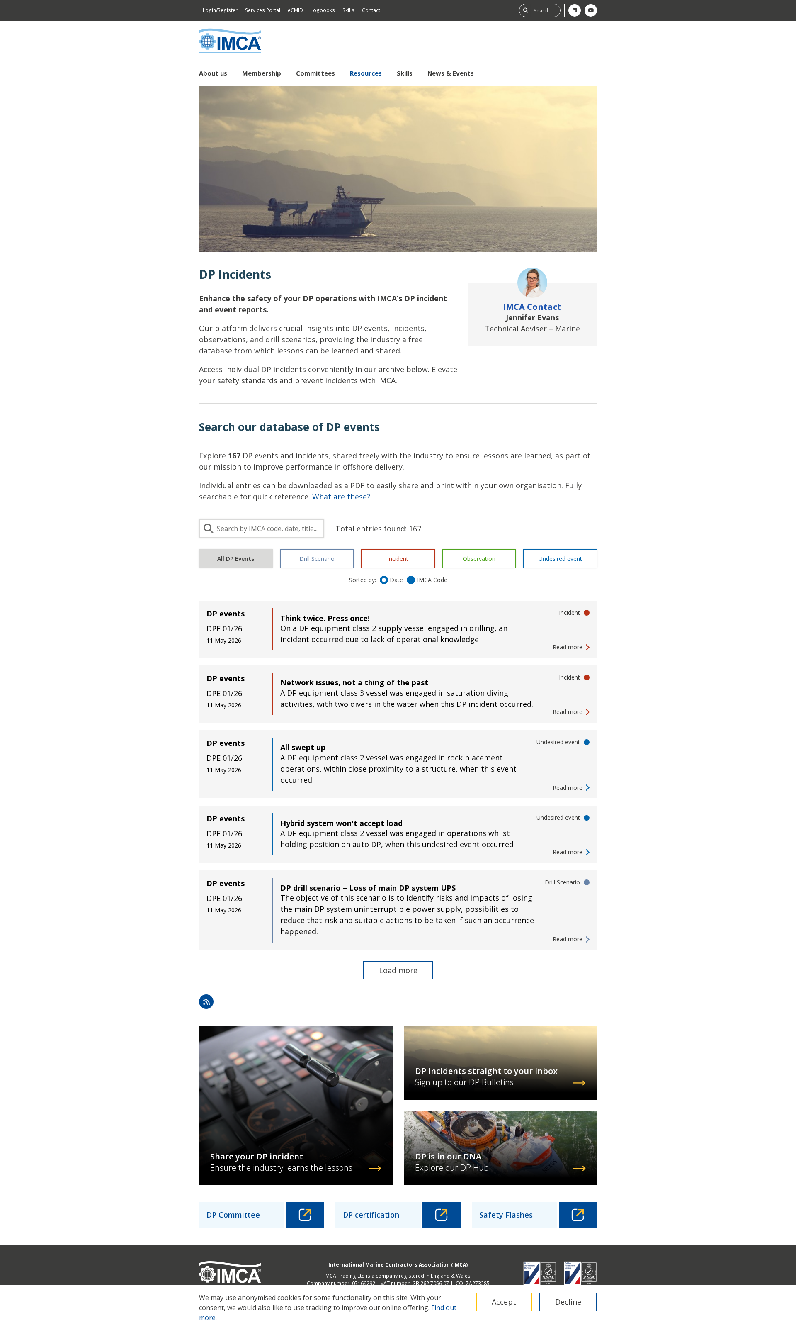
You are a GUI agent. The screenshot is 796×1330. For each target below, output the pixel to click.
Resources (366, 73)
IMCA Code (432, 580)
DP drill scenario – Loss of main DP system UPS (368, 888)
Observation (479, 559)
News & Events (450, 73)
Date (396, 580)
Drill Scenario (317, 559)
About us (213, 73)
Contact (371, 10)
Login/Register (220, 10)
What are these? (341, 497)
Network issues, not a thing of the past (354, 682)
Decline (568, 1302)
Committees (315, 73)
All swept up (302, 747)
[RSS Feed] (206, 1001)
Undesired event (560, 559)
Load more (398, 970)
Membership (261, 73)
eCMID (295, 10)
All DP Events (235, 559)
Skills (348, 10)
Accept (504, 1302)
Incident (397, 559)
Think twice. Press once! (325, 618)
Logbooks (323, 10)
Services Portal (262, 10)
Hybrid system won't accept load (341, 823)
